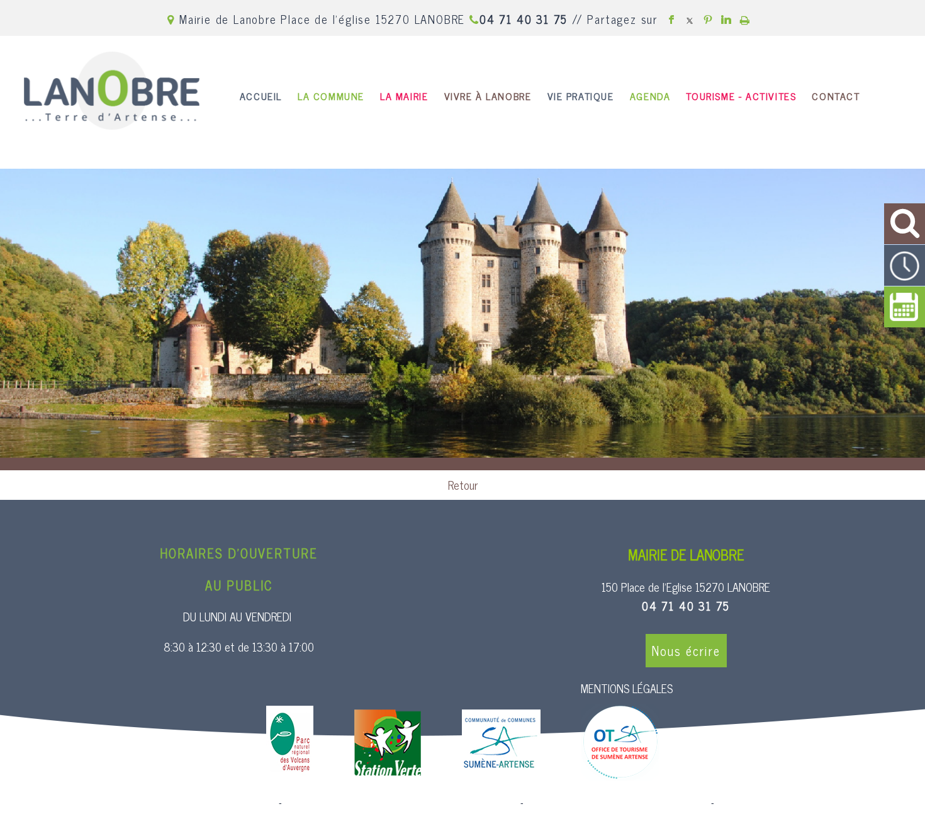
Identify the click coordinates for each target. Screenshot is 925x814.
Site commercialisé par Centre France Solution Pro (175, 803)
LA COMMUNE (331, 96)
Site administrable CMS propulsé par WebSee (617, 803)
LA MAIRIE (404, 96)
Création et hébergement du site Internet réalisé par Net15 (401, 803)
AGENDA (650, 96)
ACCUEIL (261, 96)
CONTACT (836, 96)
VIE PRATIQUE (580, 96)
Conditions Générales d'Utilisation (784, 803)
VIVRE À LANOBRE (488, 96)
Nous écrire (686, 650)
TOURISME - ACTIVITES (741, 96)
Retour (463, 484)
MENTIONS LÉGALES (627, 688)
